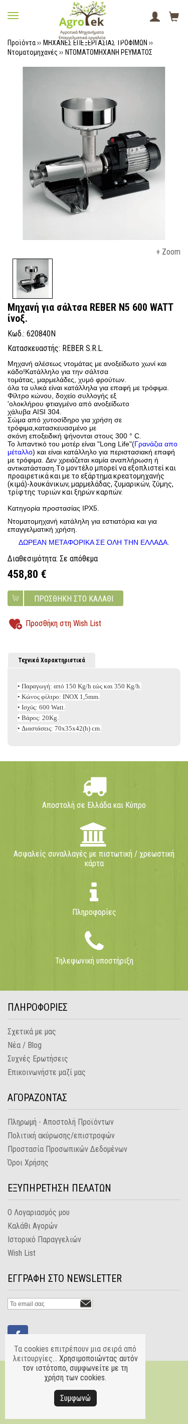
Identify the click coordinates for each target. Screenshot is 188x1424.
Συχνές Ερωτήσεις (38, 1058)
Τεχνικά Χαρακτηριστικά (51, 660)
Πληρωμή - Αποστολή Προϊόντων (61, 1122)
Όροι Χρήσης (28, 1162)
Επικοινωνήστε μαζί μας (47, 1072)
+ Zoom (168, 252)
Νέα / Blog (25, 1045)
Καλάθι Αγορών (33, 1226)
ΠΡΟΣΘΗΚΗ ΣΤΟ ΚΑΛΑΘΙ (73, 599)
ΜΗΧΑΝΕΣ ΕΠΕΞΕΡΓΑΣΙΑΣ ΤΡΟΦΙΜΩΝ (95, 43)
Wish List (22, 1253)
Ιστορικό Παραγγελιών (44, 1239)
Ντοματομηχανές (33, 52)
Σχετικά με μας (32, 1031)
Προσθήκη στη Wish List (63, 623)
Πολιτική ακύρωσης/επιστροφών (61, 1135)
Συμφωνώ (75, 1398)
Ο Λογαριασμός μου (39, 1212)
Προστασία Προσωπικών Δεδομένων (67, 1149)
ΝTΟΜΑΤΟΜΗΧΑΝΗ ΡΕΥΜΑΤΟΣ (108, 52)
